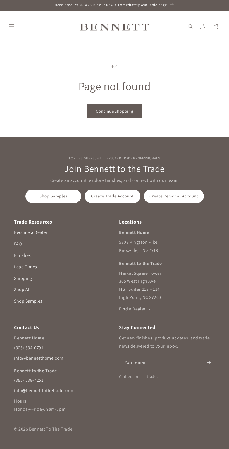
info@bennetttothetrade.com (43, 391)
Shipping (23, 278)
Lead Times (25, 267)
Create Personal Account (173, 196)
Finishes (22, 255)
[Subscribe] (208, 362)
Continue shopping (114, 111)
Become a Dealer (30, 232)
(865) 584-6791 (28, 348)
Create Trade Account (112, 196)
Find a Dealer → (135, 309)
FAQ (18, 244)
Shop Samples (53, 196)
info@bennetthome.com (38, 358)
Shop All (22, 289)
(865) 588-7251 (28, 380)
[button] (12, 26)
